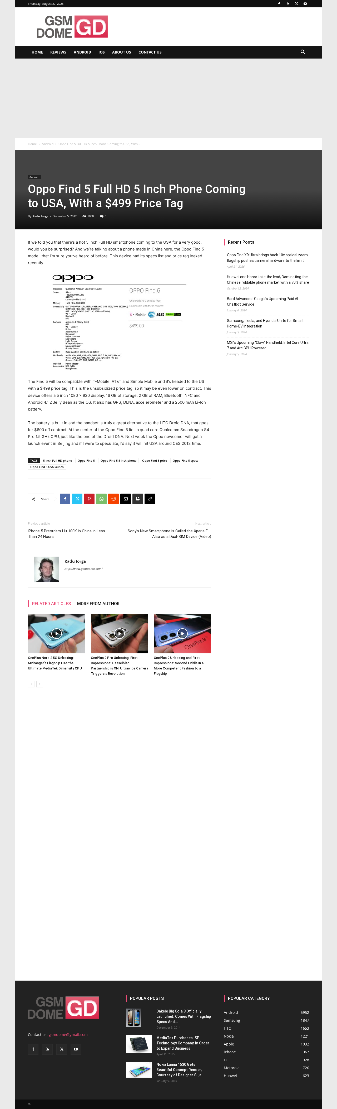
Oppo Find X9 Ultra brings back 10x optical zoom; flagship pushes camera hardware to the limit (268, 258)
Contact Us (150, 52)
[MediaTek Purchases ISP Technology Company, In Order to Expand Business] (139, 1044)
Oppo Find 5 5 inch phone (118, 460)
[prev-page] (31, 684)
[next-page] (39, 684)
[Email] (125, 499)
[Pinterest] (89, 499)
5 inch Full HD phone (57, 460)
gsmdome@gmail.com (68, 1034)
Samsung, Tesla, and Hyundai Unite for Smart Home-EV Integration (265, 323)
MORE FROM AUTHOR (98, 603)
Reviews (58, 52)
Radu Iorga (40, 216)
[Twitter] (296, 3)
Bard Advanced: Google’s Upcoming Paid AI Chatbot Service (262, 301)
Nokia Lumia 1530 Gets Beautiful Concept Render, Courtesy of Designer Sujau (180, 1069)
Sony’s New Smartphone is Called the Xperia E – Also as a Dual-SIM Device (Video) (169, 534)
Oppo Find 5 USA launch (47, 467)
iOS (101, 52)
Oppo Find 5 (86, 460)
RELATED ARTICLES (51, 603)
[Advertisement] (168, 98)
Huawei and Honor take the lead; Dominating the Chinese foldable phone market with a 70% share (268, 280)
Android (82, 52)
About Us (121, 52)
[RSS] (288, 3)
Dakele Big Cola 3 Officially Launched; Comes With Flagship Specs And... (183, 1016)
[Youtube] (305, 3)
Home (37, 52)
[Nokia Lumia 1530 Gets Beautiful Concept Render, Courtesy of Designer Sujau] (139, 1070)
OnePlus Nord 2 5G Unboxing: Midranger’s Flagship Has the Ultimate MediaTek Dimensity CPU (55, 663)
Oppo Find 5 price (154, 460)
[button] (302, 52)
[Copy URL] (150, 499)
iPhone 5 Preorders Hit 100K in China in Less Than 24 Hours (66, 534)
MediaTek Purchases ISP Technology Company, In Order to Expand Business (182, 1043)
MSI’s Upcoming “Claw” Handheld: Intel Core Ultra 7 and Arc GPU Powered (268, 345)
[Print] (137, 499)
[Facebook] (279, 3)
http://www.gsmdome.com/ (84, 569)
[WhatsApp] (101, 499)
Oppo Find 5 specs (185, 460)
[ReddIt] (113, 499)
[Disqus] (119, 766)
